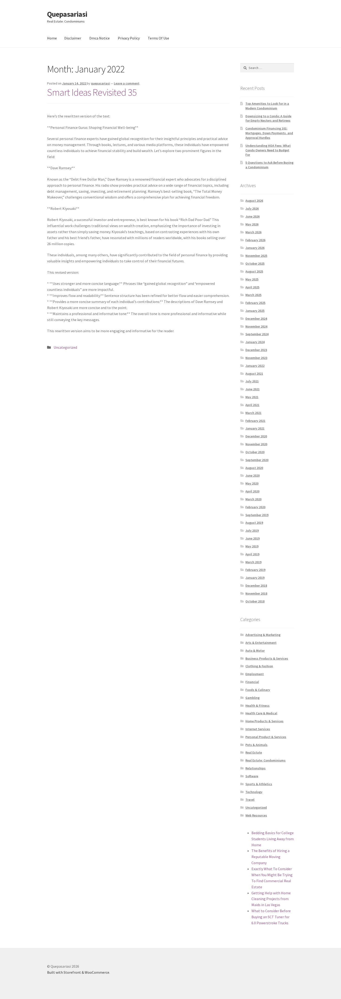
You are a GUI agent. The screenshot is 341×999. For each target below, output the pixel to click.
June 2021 (252, 389)
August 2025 (254, 271)
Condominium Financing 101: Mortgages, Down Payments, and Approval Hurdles (269, 133)
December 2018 (256, 585)
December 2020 (256, 436)
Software (251, 776)
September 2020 (256, 460)
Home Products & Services (264, 721)
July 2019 (252, 530)
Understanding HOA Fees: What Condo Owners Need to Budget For (268, 150)
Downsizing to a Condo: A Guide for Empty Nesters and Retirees (268, 118)
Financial (252, 682)
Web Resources (256, 815)
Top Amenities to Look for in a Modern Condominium (267, 105)
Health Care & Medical (261, 713)
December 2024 (256, 318)
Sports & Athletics (258, 784)
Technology (253, 792)
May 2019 (251, 546)
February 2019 (255, 570)
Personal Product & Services (265, 737)
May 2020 (251, 483)
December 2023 (256, 350)
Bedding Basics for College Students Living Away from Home (272, 838)
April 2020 (252, 491)
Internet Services (257, 729)
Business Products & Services (266, 658)
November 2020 (256, 444)
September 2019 (256, 515)
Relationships (255, 768)
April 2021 (252, 405)
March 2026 (253, 232)
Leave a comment (126, 83)
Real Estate (253, 752)
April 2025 (252, 287)
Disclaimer (72, 38)
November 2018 (256, 593)
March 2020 (253, 499)
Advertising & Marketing (262, 635)
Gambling (252, 698)
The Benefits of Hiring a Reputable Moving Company (270, 856)
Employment (254, 674)
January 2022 (254, 366)
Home (52, 38)
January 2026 (254, 248)
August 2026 (254, 200)
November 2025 (256, 256)
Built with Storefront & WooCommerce (78, 972)
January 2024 (254, 342)
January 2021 (254, 428)
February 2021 (255, 421)
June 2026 (252, 216)
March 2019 (253, 562)
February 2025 (255, 303)
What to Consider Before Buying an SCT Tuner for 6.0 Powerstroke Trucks (271, 916)
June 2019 (252, 538)
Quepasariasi (67, 14)
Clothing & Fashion (259, 666)
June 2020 (252, 475)
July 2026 (252, 208)
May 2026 (251, 224)
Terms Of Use (158, 38)
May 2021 (251, 397)
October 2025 (254, 263)
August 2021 (254, 373)
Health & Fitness (257, 705)
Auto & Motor (255, 650)
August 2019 (254, 523)
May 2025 (251, 279)
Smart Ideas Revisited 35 (92, 92)
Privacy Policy (129, 38)
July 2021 (252, 381)
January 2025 (254, 311)
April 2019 (252, 554)
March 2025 (253, 295)
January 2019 (254, 578)
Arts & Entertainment (261, 643)
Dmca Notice (99, 38)
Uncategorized (65, 347)
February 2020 (255, 507)
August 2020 (254, 468)
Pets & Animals (256, 745)
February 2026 (255, 240)
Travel (249, 799)
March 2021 (253, 413)
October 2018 (254, 601)
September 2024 (256, 334)
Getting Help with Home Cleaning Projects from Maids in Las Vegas (271, 899)
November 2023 (256, 358)
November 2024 (256, 326)
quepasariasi (100, 83)
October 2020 (254, 452)
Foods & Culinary (257, 690)
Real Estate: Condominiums (265, 760)
